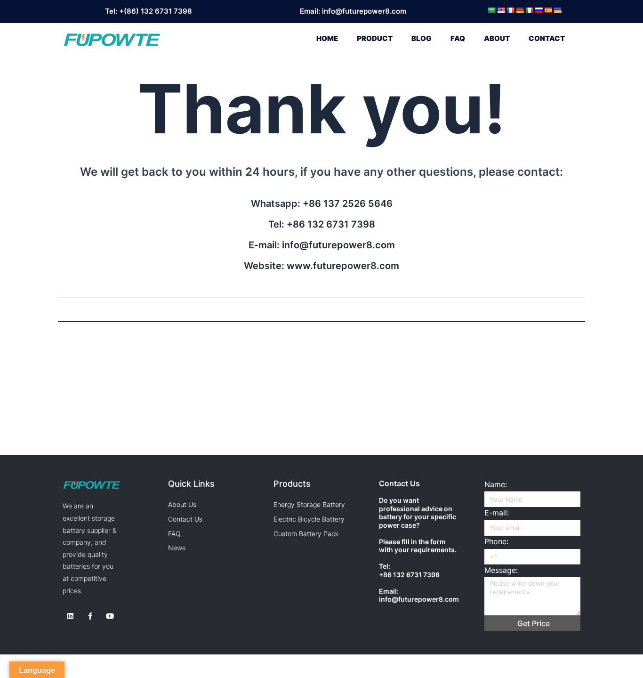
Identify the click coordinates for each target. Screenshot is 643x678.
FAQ (457, 38)
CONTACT (547, 38)
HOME (327, 38)
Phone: (496, 541)
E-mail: (496, 512)
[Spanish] (548, 10)
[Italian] (529, 10)
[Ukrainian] (557, 10)
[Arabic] (491, 10)
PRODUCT (375, 38)
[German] (519, 10)
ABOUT (497, 38)
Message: (501, 570)
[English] (501, 10)
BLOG (421, 38)
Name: (495, 484)
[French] (510, 10)
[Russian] (538, 10)
